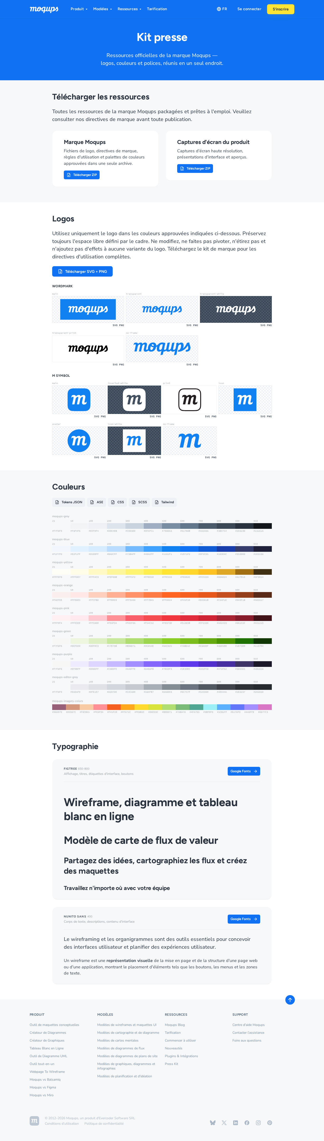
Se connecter (249, 9)
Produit (77, 9)
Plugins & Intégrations (181, 1056)
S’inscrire (281, 9)
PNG (121, 325)
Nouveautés (173, 1048)
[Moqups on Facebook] (247, 1123)
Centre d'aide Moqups (248, 1025)
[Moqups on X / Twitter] (224, 1123)
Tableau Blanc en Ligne (47, 1048)
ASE (100, 502)
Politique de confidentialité (104, 1123)
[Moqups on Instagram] (258, 1123)
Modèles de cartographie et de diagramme (128, 1032)
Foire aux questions (246, 1040)
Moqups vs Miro (42, 1095)
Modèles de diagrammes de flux (120, 1048)
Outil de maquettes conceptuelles (54, 1025)
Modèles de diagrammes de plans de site (127, 1056)
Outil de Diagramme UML (48, 1056)
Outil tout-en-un (42, 1064)
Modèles (100, 9)
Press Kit (171, 1064)
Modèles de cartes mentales (118, 1040)
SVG (115, 325)
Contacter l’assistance (248, 1032)
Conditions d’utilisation (62, 1123)
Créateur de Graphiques (47, 1040)
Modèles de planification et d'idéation (124, 1076)
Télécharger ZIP (85, 175)
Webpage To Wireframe (47, 1071)
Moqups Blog (175, 1025)
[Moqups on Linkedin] (235, 1123)
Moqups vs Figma (43, 1087)
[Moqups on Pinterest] (270, 1123)
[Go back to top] (290, 1000)
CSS (120, 502)
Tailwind (167, 502)
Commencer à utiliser (180, 1040)
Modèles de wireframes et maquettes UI (127, 1025)
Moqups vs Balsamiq (45, 1079)
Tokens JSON (72, 502)
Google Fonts (241, 771)
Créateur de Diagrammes (48, 1032)
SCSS (142, 502)
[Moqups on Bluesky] (213, 1123)
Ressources (128, 9)
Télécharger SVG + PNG (86, 271)
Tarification (157, 9)
